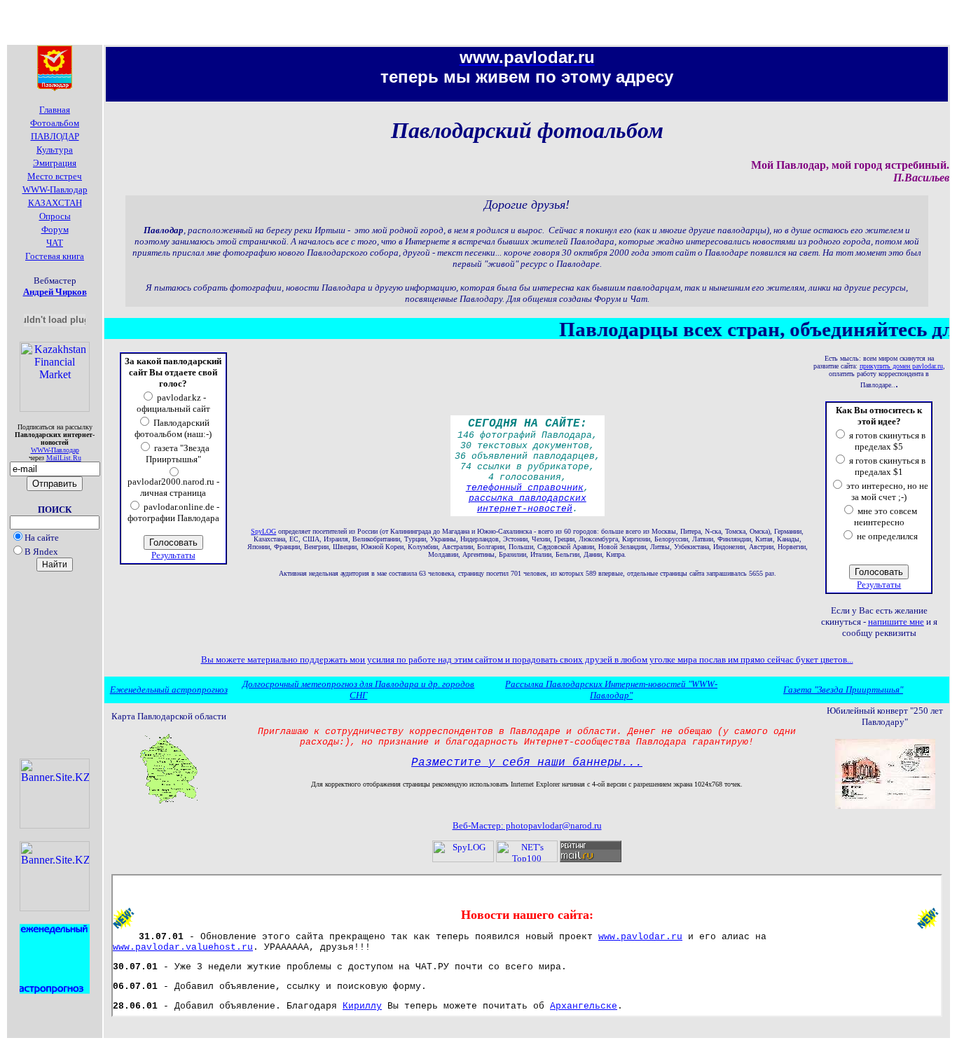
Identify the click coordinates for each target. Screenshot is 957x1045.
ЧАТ (54, 242)
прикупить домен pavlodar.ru (901, 366)
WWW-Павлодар (55, 450)
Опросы (55, 216)
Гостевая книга (54, 256)
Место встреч (54, 176)
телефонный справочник (525, 488)
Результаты (173, 555)
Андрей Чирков (55, 291)
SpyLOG (263, 531)
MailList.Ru (63, 458)
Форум (55, 229)
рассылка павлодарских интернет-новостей (527, 503)
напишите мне (896, 621)
